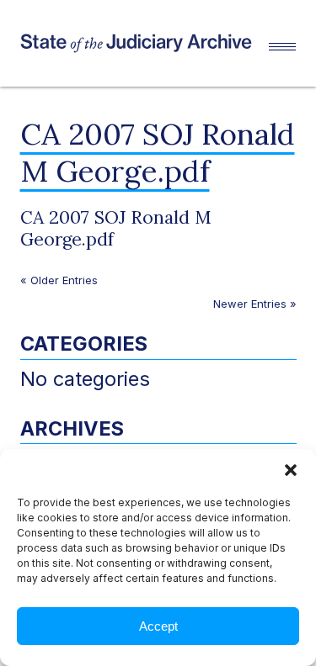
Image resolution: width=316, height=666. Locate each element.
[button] (290, 470)
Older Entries (64, 280)
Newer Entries (250, 303)
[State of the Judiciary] (145, 43)
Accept (158, 626)
